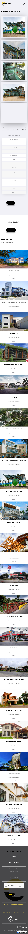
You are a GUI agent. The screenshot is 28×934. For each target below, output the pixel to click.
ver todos (10, 230)
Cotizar (11, 202)
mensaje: (14, 875)
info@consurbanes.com (19, 904)
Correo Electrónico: (14, 862)
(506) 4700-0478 (8, 904)
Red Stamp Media (19, 930)
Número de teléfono (14, 868)
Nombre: (14, 856)
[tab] (14, 239)
